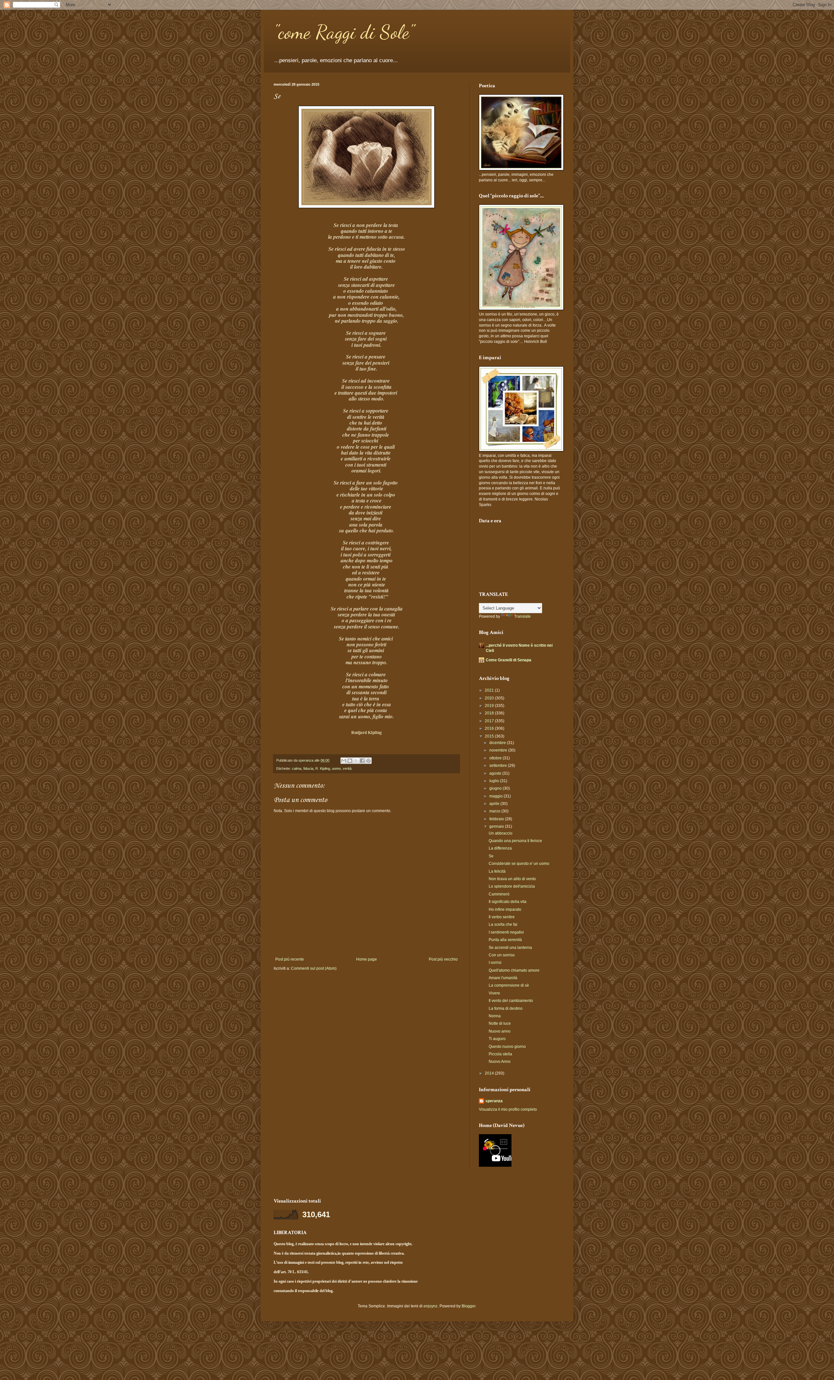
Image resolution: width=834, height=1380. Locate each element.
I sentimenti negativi (506, 932)
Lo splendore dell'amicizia (512, 886)
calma (296, 768)
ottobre (496, 758)
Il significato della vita (507, 901)
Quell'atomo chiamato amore (514, 970)
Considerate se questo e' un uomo (519, 863)
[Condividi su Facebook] (362, 760)
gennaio (497, 826)
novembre (498, 750)
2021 (490, 690)
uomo (336, 768)
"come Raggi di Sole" (344, 32)
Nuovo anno (499, 1031)
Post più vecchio (443, 959)
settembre (498, 765)
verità (347, 768)
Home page (366, 959)
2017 (490, 721)
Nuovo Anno (499, 1061)
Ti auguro (497, 1038)
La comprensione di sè (509, 985)
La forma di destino (506, 1008)
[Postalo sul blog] (350, 760)
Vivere (494, 993)
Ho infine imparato (505, 909)
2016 (490, 728)
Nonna (495, 1016)
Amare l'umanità (503, 978)
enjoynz (431, 1306)
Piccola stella (500, 1054)
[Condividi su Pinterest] (368, 760)
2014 (490, 1073)
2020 (490, 698)
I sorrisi (495, 962)
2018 (490, 713)
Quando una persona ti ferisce (515, 840)
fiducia (308, 768)
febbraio (497, 819)
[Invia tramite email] (343, 760)
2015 (490, 736)
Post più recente (289, 959)
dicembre (498, 742)
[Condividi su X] (356, 760)
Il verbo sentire (502, 917)
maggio (496, 796)
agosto (495, 773)
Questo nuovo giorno (507, 1046)
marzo (495, 811)
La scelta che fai (503, 924)
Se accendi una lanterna (510, 947)
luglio (494, 781)
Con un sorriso (502, 955)
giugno (496, 788)
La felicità (497, 871)
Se (491, 856)
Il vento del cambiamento (511, 1000)
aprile (494, 803)
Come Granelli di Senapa (508, 660)
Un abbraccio (500, 833)
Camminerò (499, 894)
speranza (494, 1101)
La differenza (500, 848)
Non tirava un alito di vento (512, 879)
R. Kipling (322, 768)
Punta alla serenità (505, 939)
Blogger (468, 1306)
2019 (490, 705)
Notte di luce (500, 1023)
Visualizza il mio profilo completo (508, 1109)
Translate (522, 616)
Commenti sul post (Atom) (314, 968)
